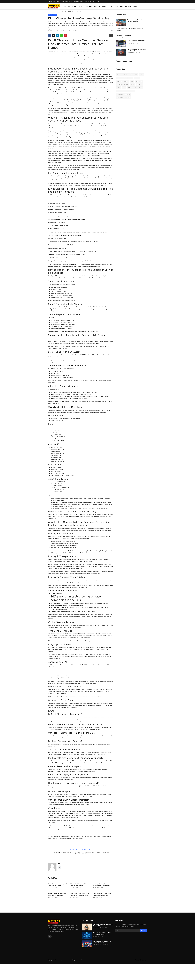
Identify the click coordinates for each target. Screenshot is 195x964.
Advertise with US (96, 1)
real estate (119, 81)
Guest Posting (88, 1)
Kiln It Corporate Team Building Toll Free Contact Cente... (102, 894)
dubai (124, 87)
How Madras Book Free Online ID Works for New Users (102, 941)
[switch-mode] (146, 1)
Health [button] (81, 6)
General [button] (127, 6)
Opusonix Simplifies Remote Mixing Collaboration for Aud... (136, 41)
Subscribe (143, 930)
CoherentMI (134, 74)
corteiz (118, 87)
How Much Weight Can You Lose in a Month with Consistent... (103, 925)
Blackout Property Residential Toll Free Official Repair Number (65, 852)
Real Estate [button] (118, 6)
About (62, 1)
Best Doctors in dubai (122, 78)
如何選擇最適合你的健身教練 (124, 35)
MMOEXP (137, 78)
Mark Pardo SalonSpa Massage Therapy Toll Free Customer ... (79, 894)
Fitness (132, 84)
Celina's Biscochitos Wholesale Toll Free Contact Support (95, 852)
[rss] (50, 936)
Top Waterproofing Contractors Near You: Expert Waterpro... (136, 20)
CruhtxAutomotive (131, 52)
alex (59, 863)
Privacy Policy (56, 1)
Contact (50, 1)
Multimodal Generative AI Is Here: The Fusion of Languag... (102, 933)
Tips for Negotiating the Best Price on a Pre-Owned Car (136, 50)
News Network (68, 1)
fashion (141, 74)
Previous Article (76, 849)
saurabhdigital (96, 927)
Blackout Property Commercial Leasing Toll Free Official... (57, 894)
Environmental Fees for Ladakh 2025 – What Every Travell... (130, 29)
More (134, 6)
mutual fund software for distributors (125, 91)
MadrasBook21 (96, 944)
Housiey (126, 81)
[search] (145, 6)
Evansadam (95, 936)
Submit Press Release (78, 1)
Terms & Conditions (140, 960)
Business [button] (96, 6)
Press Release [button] (72, 6)
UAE (129, 87)
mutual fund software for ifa (123, 94)
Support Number (56, 11)
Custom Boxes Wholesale (122, 84)
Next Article (85, 849)
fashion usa (139, 84)
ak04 (118, 37)
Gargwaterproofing (131, 23)
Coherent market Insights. (123, 74)
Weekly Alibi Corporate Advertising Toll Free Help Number (80, 884)
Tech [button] (110, 6)
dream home (139, 81)
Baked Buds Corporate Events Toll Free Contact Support (58, 884)
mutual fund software (137, 87)
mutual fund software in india (123, 97)
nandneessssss (120, 32)
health (130, 78)
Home (64, 6)
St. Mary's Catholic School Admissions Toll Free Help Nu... (102, 884)
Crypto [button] (88, 6)
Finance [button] (104, 6)
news (132, 81)
